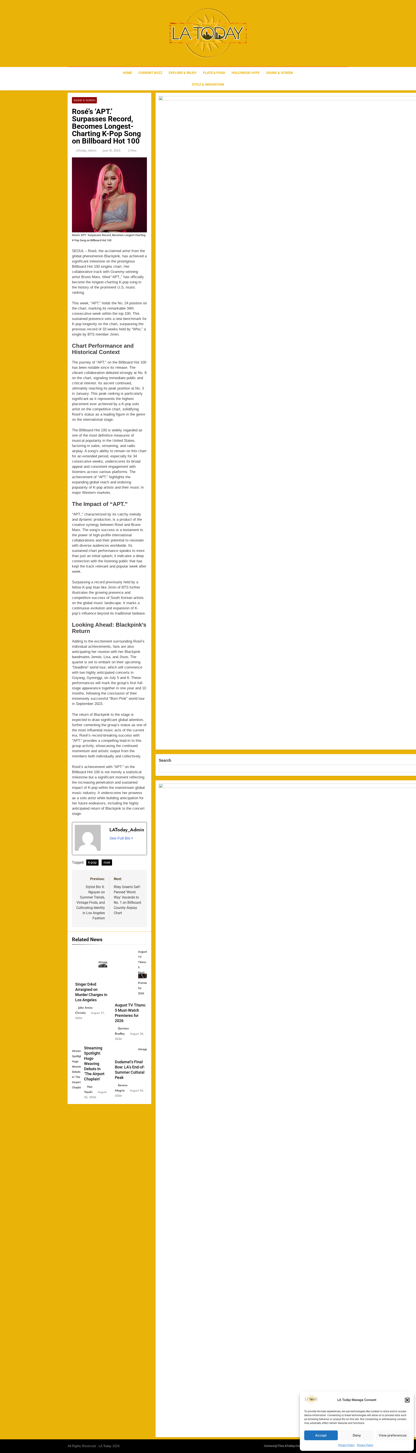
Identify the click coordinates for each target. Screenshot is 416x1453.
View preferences (393, 1435)
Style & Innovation (208, 84)
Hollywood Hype (246, 73)
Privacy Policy (346, 1445)
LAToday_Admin (86, 150)
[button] (407, 1400)
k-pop (92, 862)
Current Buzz (150, 73)
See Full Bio (119, 838)
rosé (107, 862)
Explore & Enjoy (183, 73)
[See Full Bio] (132, 838)
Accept (321, 1435)
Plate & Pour (214, 73)
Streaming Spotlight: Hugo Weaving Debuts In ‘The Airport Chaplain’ (94, 1063)
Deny (357, 1435)
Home (127, 73)
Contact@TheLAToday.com (283, 1446)
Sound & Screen (279, 73)
